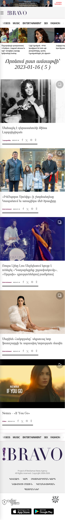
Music (16, 23)
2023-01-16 (15, 140)
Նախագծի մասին (22, 484)
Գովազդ (14, 478)
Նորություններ (6, 140)
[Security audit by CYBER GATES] (11, 502)
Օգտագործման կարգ (43, 478)
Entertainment (32, 23)
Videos (6, 23)
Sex (46, 23)
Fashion (55, 23)
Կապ (25, 478)
